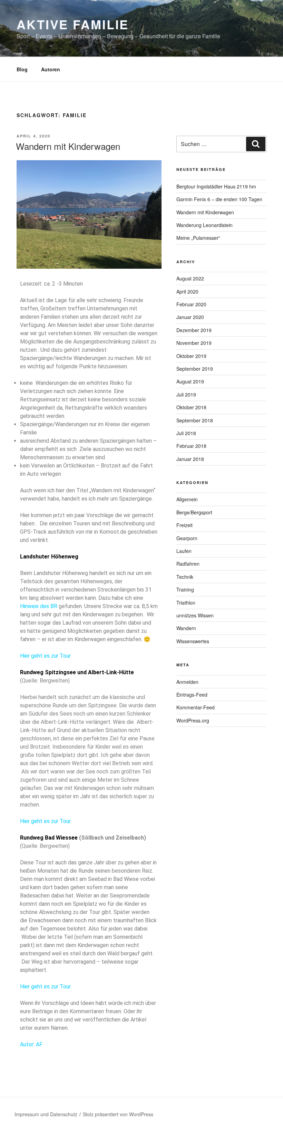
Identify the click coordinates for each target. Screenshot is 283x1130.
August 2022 (190, 278)
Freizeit (184, 525)
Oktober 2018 (191, 407)
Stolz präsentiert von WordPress (118, 1114)
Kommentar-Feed (195, 707)
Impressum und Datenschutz (45, 1114)
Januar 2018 (190, 458)
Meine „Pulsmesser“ (198, 237)
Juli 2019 (186, 394)
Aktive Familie (73, 24)
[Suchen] (255, 144)
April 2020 (187, 291)
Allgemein (187, 499)
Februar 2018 (191, 445)
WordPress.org (192, 720)
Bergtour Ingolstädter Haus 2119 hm (216, 186)
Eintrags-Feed (191, 694)
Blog (22, 69)
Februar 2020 (191, 304)
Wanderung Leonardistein (204, 225)
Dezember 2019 (194, 330)
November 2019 (194, 342)
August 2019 (190, 381)
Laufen (184, 550)
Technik (184, 576)
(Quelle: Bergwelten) (45, 680)
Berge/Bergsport (194, 512)
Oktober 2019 (191, 355)
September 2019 (194, 368)
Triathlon (185, 602)
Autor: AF (31, 1044)
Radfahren (187, 563)
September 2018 (194, 420)
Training (185, 589)
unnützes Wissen (195, 615)
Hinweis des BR (38, 606)
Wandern (186, 628)
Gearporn (186, 538)
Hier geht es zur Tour (45, 656)
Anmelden (187, 681)
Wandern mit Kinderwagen (68, 146)
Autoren (50, 69)
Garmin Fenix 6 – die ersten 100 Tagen (219, 199)
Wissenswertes (192, 641)
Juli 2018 (186, 433)
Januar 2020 (190, 317)
